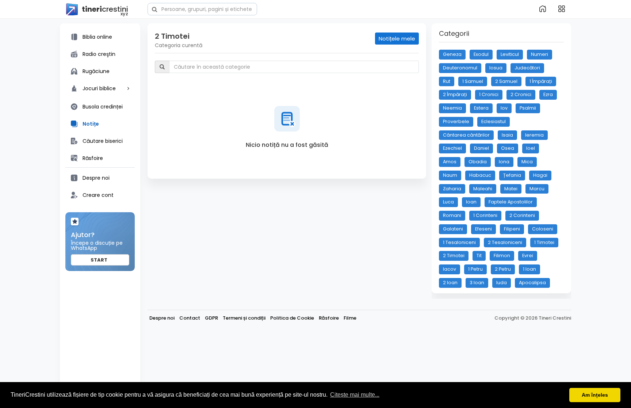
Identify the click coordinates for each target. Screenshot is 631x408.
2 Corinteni (522, 215)
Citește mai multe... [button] (354, 395)
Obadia (478, 162)
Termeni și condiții (244, 317)
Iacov (449, 269)
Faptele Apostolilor (511, 202)
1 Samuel (472, 81)
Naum (450, 175)
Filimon (502, 255)
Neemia (452, 108)
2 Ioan (450, 282)
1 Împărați (540, 81)
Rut (446, 81)
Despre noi (162, 317)
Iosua (495, 68)
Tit (479, 255)
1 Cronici (488, 94)
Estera (481, 108)
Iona (504, 162)
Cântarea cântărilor (466, 135)
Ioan (471, 202)
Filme (350, 317)
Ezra (548, 94)
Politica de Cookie (292, 317)
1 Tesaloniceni (459, 242)
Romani (452, 215)
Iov (504, 108)
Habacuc (480, 175)
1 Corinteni (485, 215)
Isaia (507, 135)
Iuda (501, 282)
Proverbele (456, 121)
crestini (105, 9)
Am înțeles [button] (595, 395)
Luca (448, 202)
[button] (202, 8)
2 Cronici (520, 94)
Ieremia (534, 135)
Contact (189, 317)
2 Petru (503, 269)
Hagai (540, 175)
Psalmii (528, 108)
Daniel (481, 148)
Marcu (536, 189)
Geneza (452, 54)
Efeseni (483, 229)
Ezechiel (452, 148)
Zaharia (452, 189)
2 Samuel (506, 81)
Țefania (512, 175)
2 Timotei (453, 255)
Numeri (539, 54)
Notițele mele (397, 38)
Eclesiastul (493, 121)
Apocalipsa (532, 282)
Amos (449, 162)
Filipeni (512, 229)
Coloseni (542, 229)
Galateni (453, 229)
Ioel (530, 148)
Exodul (481, 54)
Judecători (527, 68)
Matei (510, 189)
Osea (507, 148)
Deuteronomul (460, 68)
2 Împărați (455, 94)
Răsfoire (329, 317)
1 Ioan (529, 269)
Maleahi (482, 189)
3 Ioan (477, 282)
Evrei (527, 255)
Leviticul (510, 54)
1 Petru (475, 269)
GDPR (211, 317)
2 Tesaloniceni (505, 242)
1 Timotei (544, 242)
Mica (527, 162)
